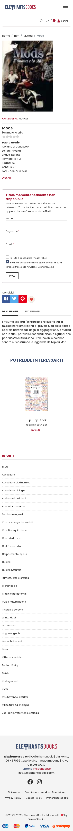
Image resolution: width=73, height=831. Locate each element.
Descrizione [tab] (10, 311)
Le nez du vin (9, 617)
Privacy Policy (40, 257)
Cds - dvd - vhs (11, 538)
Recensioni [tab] (32, 311)
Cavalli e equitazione (14, 530)
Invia (12, 276)
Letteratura (8, 625)
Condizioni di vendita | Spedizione (44, 792)
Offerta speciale (12, 657)
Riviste (6, 673)
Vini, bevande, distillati (15, 697)
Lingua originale (11, 633)
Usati (5, 689)
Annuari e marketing (14, 506)
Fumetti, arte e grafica (15, 578)
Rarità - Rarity (10, 665)
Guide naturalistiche (14, 601)
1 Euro (5, 466)
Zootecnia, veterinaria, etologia (20, 713)
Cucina (6, 562)
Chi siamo (14, 792)
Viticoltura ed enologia (15, 705)
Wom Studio (36, 819)
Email (10, 244)
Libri (16, 36)
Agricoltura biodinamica (16, 482)
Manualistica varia (12, 641)
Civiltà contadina (12, 546)
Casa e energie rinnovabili (17, 522)
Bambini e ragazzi (12, 514)
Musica (28, 36)
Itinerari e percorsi (12, 609)
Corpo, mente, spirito (14, 554)
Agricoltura (8, 474)
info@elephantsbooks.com (36, 773)
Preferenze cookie (57, 798)
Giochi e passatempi (14, 593)
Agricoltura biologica (14, 490)
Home (6, 36)
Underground (9, 681)
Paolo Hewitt (11, 142)
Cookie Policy (33, 798)
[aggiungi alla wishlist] (31, 299)
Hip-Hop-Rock (37, 420)
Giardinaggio (9, 586)
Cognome (13, 231)
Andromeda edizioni (14, 498)
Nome (10, 218)
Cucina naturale (11, 570)
